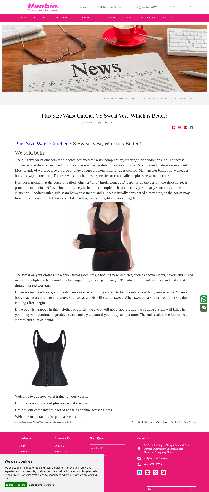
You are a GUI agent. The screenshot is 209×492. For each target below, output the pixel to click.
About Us (167, 18)
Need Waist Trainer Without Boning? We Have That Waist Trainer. (167, 422)
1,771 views (89, 123)
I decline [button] (21, 484)
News (114, 99)
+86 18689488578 (149, 7)
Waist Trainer (85, 18)
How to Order (61, 451)
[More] (191, 127)
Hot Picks (61, 18)
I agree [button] (9, 484)
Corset (129, 18)
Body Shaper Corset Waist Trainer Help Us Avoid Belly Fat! (47, 422)
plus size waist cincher (70, 403)
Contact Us (60, 445)
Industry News (126, 99)
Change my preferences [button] (41, 484)
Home (23, 18)
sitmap (83, 7)
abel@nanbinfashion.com (111, 7)
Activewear (148, 18)
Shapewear (109, 18)
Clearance (40, 18)
